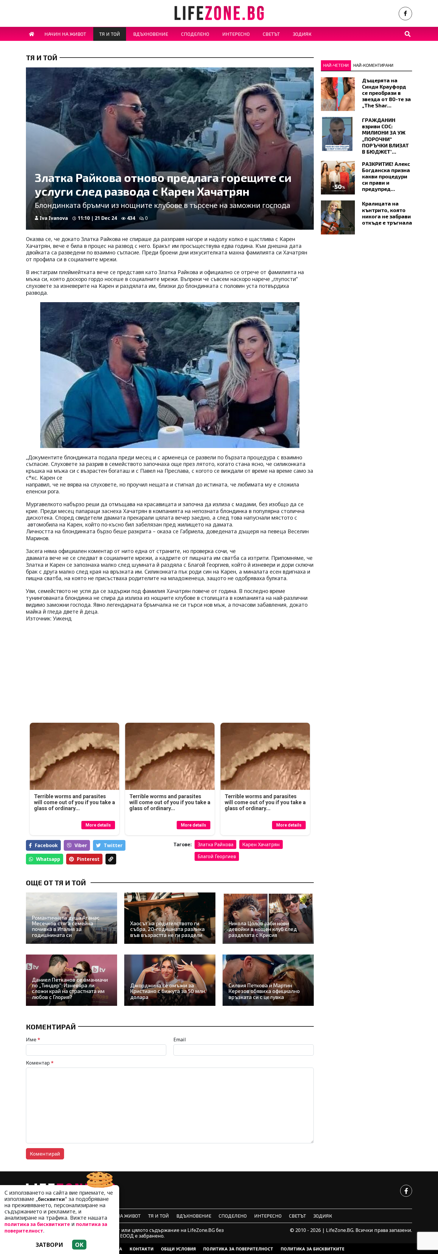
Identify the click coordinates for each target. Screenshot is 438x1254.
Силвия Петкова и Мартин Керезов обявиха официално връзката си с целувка (264, 991)
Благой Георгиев (217, 856)
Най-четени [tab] (336, 65)
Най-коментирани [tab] (373, 65)
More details (98, 825)
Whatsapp (48, 859)
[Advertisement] (96, 676)
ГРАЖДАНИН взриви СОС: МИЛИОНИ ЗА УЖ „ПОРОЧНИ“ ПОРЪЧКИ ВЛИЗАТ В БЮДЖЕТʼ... (385, 136)
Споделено (233, 1216)
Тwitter (113, 845)
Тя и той (41, 57)
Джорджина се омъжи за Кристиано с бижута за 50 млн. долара (168, 991)
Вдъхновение (193, 1216)
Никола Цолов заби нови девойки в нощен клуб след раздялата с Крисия (263, 929)
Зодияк (322, 1216)
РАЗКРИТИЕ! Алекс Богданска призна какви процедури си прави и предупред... (386, 176)
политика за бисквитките (37, 1224)
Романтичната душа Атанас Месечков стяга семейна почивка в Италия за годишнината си (66, 926)
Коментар (40, 1062)
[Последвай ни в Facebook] (405, 13)
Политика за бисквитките (312, 1249)
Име (33, 1039)
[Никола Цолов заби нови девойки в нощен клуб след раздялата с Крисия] (268, 918)
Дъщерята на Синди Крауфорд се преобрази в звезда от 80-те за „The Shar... (386, 93)
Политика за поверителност (238, 1249)
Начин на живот (120, 1216)
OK (79, 1245)
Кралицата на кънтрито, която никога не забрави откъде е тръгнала (387, 213)
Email (179, 1039)
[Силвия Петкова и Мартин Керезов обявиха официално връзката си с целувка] (268, 980)
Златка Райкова (215, 844)
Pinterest (88, 859)
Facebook (46, 845)
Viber (80, 845)
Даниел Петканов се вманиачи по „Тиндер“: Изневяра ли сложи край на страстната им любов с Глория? (70, 988)
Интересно (268, 1216)
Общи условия (178, 1249)
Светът (297, 1216)
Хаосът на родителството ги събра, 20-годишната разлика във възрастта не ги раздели (167, 929)
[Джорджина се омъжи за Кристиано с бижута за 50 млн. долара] (169, 980)
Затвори (49, 1245)
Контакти (141, 1249)
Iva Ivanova (54, 218)
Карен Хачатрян (261, 844)
